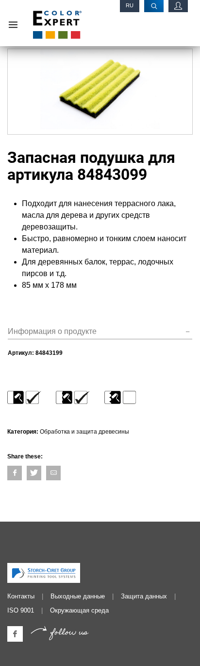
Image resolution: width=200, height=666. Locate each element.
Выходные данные (77, 596)
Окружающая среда (79, 610)
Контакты (20, 596)
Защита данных (144, 596)
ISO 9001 (20, 610)
